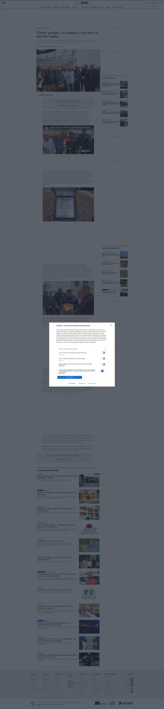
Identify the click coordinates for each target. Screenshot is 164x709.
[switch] (103, 353)
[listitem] (82, 349)
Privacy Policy (91, 383)
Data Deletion (72, 383)
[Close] (111, 325)
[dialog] (82, 354)
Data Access (82, 383)
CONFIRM (70, 377)
